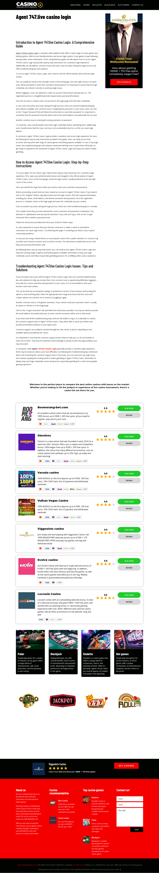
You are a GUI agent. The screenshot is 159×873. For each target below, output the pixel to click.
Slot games (123, 5)
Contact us (137, 5)
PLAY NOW (129, 408)
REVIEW (129, 415)
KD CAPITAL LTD (78, 865)
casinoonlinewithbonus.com (27, 865)
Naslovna (75, 5)
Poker (86, 5)
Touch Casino (63, 818)
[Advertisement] (79, 731)
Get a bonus (126, 766)
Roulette (97, 5)
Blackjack (109, 5)
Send (137, 829)
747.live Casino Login (47, 349)
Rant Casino (63, 800)
